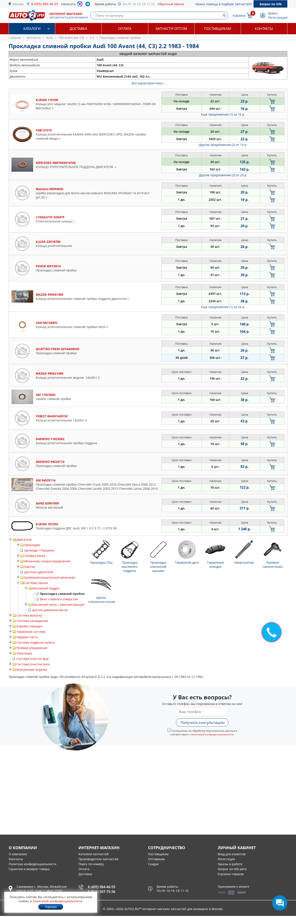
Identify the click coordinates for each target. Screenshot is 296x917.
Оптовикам (156, 859)
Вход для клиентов (232, 854)
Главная (15, 38)
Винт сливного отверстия (59, 599)
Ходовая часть (27, 637)
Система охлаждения (32, 621)
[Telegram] (88, 5)
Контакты (264, 28)
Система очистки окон (33, 664)
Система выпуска (29, 615)
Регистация (226, 859)
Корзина (239, 15)
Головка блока (34, 556)
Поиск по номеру (91, 864)
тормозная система (31, 632)
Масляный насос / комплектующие (58, 604)
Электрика (24, 653)
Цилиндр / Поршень (39, 550)
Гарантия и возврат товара (29, 869)
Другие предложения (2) (223, 145)
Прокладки (32, 545)
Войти (272, 13)
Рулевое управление (31, 648)
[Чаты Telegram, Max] (279, 902)
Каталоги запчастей (93, 854)
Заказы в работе (230, 864)
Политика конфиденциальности (32, 864)
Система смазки (36, 583)
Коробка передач (29, 626)
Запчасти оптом (171, 28)
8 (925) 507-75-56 (101, 891)
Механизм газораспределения (47, 561)
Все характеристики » (148, 83)
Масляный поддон (46, 588)
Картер (29, 567)
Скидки (153, 864)
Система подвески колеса (35, 642)
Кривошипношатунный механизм (49, 577)
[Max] (79, 5)
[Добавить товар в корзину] (272, 101)
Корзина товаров (231, 874)
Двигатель (24, 539)
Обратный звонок (171, 4)
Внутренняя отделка (31, 669)
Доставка (78, 28)
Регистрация (277, 17)
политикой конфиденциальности (212, 734)
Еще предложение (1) (223, 114)
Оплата (124, 28)
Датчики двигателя (38, 572)
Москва (18, 4)
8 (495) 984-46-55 (44, 4)
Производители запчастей (98, 859)
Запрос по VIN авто (232, 869)
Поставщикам (217, 28)
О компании (18, 854)
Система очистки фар (32, 659)
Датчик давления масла (50, 610)
